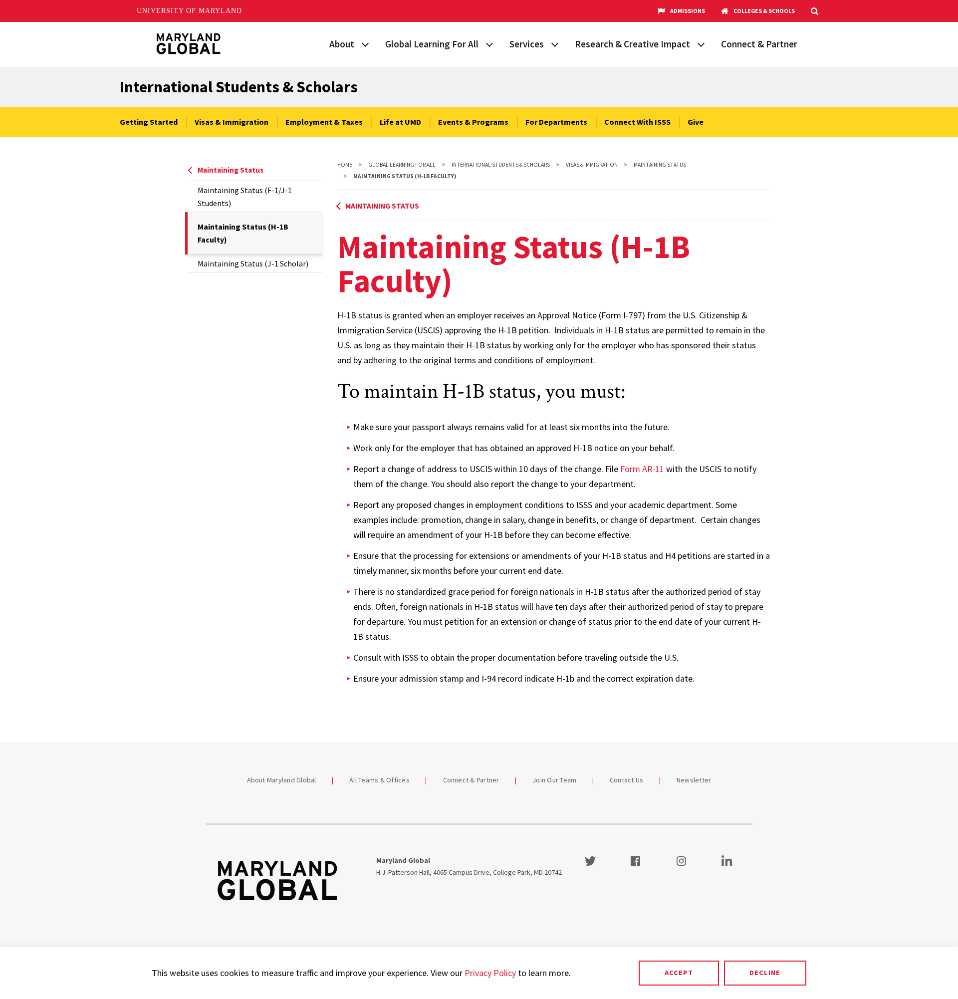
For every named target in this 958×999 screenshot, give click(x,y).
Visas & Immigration (231, 122)
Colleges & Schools (764, 10)
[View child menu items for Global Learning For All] (489, 43)
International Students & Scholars (239, 87)
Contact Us (627, 779)
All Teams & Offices (379, 779)
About (341, 44)
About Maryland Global (281, 779)
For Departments (556, 122)
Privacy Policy (490, 973)
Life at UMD (400, 122)
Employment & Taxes (324, 122)
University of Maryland (189, 10)
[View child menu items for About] (365, 43)
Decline (764, 972)
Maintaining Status (230, 170)
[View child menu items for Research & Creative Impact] (701, 43)
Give (696, 122)
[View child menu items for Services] (555, 43)
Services (526, 44)
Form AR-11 (642, 469)
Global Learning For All (432, 44)
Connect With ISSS (637, 122)
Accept (679, 972)
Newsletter (694, 779)
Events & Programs (473, 122)
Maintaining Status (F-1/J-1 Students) (245, 196)
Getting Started (149, 122)
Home (344, 164)
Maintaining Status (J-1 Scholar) (253, 263)
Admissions (687, 10)
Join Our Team (554, 779)
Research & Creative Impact (632, 44)
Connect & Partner (759, 44)
